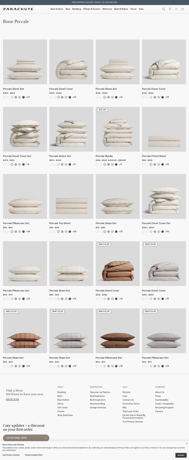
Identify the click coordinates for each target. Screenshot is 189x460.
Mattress (107, 9)
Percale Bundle (104, 156)
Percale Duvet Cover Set (17, 156)
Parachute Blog (97, 404)
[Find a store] (170, 9)
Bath (59, 396)
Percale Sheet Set (13, 89)
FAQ (124, 408)
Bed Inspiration (97, 396)
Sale (141, 9)
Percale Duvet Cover (61, 89)
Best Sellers (57, 9)
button (45, 438)
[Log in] (176, 9)
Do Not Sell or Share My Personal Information (134, 416)
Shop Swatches (65, 415)
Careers (159, 411)
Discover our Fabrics (100, 392)
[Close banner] (187, 443)
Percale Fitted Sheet (154, 156)
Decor (133, 9)
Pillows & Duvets (91, 9)
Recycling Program (164, 408)
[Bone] (58, 97)
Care (125, 396)
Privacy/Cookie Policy (34, 455)
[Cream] (54, 97)
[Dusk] (70, 97)
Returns (126, 392)
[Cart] (182, 9)
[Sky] (66, 97)
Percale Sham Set (106, 223)
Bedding (76, 9)
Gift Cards (62, 408)
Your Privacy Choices (133, 422)
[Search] (164, 9)
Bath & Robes (121, 9)
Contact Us (128, 400)
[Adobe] (62, 97)
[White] (50, 97)
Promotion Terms (131, 404)
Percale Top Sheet (60, 223)
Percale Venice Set (60, 156)
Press (158, 396)
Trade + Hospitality (164, 404)
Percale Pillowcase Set (16, 223)
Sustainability (161, 400)
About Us (159, 392)
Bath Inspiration (97, 400)
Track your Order (131, 411)
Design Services (98, 408)
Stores (60, 411)
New (68, 9)
